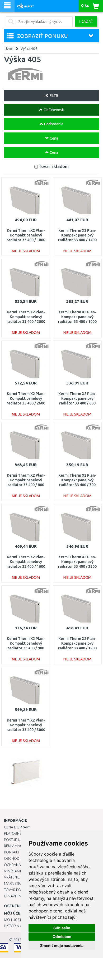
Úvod (8, 49)
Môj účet (12, 920)
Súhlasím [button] (61, 928)
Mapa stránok (17, 883)
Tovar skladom (54, 166)
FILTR (53, 95)
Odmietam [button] (62, 936)
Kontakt (11, 852)
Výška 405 (29, 49)
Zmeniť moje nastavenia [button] (61, 945)
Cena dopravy (17, 827)
